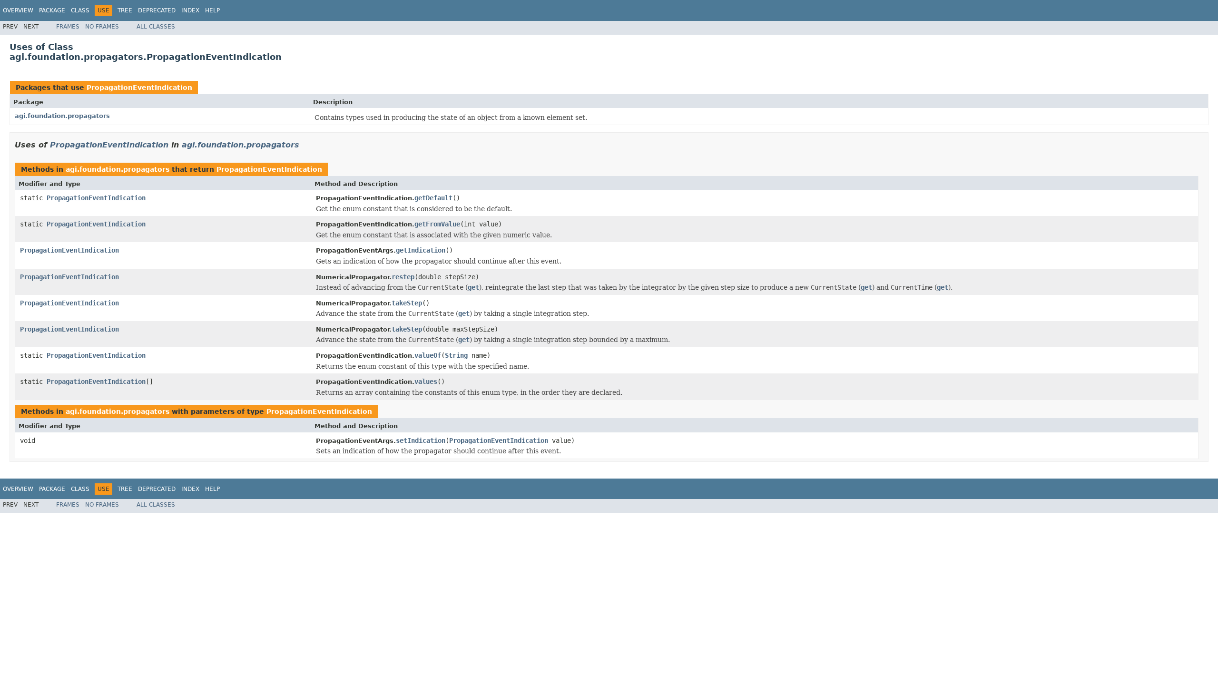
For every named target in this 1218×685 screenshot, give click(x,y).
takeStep (407, 303)
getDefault (433, 198)
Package (52, 10)
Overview (18, 10)
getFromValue (437, 224)
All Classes (156, 26)
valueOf (427, 355)
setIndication (420, 440)
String (456, 355)
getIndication (420, 250)
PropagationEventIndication (139, 87)
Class (80, 10)
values (425, 381)
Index (190, 10)
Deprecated (157, 10)
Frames (67, 26)
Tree (125, 10)
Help (212, 10)
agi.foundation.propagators (62, 115)
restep (403, 277)
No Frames (102, 26)
